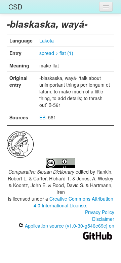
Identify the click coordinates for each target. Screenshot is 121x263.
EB (42, 117)
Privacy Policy (99, 212)
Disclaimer (103, 218)
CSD (15, 6)
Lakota (46, 40)
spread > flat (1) (56, 53)
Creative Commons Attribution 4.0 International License (73, 202)
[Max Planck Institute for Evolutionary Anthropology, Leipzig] (20, 143)
